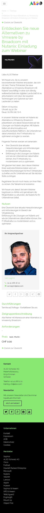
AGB (6, 439)
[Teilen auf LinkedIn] (27, 294)
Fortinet (7, 465)
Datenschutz (9, 442)
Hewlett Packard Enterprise (15, 468)
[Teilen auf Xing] (33, 294)
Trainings (13, 11)
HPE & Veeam (9, 491)
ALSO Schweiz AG (11, 459)
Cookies (7, 445)
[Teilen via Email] (38, 294)
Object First (8, 503)
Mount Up (8, 500)
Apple (6, 483)
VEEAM (7, 477)
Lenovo (7, 480)
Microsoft (7, 471)
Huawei (7, 485)
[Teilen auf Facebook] (15, 294)
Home (4, 11)
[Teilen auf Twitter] (9, 294)
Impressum (8, 436)
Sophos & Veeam (11, 488)
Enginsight (8, 497)
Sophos (7, 456)
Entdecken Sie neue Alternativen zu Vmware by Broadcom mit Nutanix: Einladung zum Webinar (20, 17)
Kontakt (7, 433)
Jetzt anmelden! (13, 403)
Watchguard (9, 494)
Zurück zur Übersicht (13, 22)
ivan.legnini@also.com (15, 286)
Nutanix (7, 474)
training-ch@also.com (13, 384)
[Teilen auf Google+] (21, 294)
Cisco (6, 462)
